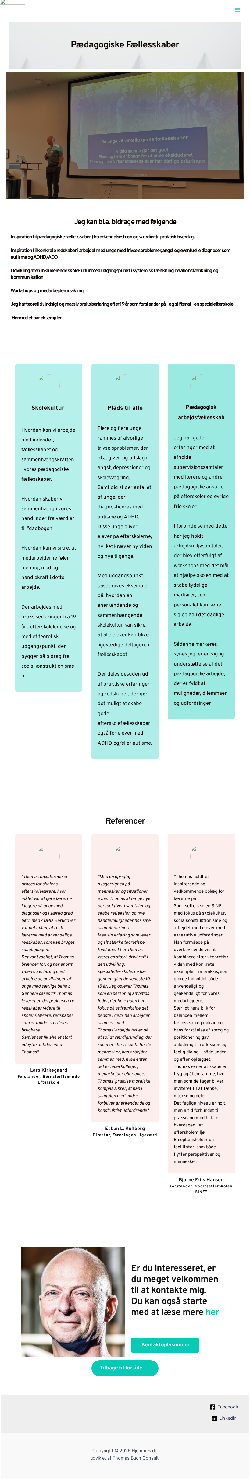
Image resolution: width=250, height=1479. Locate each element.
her (212, 1312)
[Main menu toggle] (237, 9)
